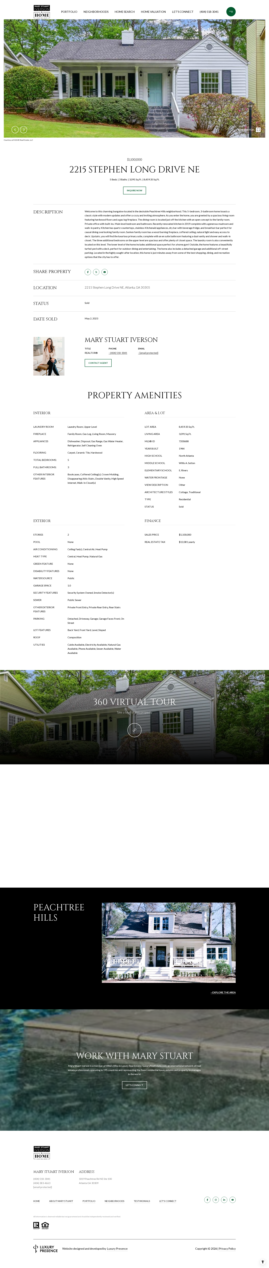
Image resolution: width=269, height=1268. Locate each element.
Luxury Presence (117, 1248)
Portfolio (69, 11)
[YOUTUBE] (232, 1200)
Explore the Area (224, 992)
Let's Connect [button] (134, 1085)
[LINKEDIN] (224, 1200)
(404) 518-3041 (209, 11)
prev (15, 129)
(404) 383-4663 (41, 1182)
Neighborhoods (96, 11)
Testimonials (142, 1201)
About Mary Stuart (61, 1201)
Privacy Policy (227, 1248)
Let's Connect (167, 1201)
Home (36, 1201)
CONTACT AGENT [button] (98, 363)
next (23, 129)
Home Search (125, 11)
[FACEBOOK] (207, 1200)
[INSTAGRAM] (216, 1200)
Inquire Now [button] (134, 190)
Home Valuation (153, 11)
